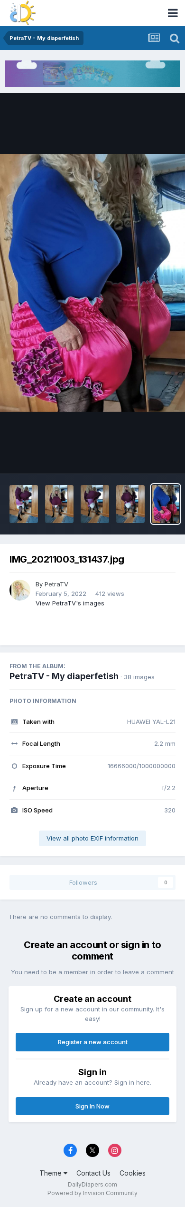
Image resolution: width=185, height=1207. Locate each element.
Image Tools (146, 456)
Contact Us (93, 1173)
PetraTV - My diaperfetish (64, 676)
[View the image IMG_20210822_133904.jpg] (130, 504)
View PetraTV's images (70, 603)
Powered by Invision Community (92, 1193)
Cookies (133, 1173)
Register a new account (93, 1042)
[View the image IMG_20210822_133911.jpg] (59, 504)
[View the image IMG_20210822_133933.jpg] (23, 504)
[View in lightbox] (92, 283)
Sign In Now (92, 1106)
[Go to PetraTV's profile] (19, 590)
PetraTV (56, 584)
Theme (51, 1173)
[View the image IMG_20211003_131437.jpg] (165, 504)
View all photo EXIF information (92, 838)
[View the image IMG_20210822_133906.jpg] (95, 504)
